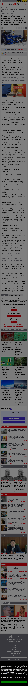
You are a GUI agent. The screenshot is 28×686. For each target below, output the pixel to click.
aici (6, 672)
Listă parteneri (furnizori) (4, 679)
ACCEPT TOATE (14, 682)
